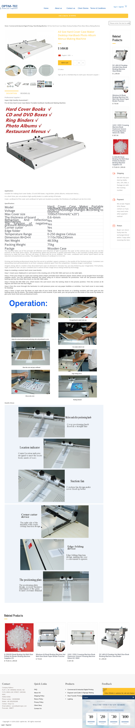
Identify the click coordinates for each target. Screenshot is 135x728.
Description (11, 93)
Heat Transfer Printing (75, 696)
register (121, 7)
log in (115, 7)
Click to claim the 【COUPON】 (67, 16)
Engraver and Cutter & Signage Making (81, 693)
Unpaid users (104, 690)
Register (8, 725)
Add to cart (64, 63)
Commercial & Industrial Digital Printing (21, 26)
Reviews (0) (25, 93)
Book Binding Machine (40, 26)
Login (3, 725)
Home (6, 26)
